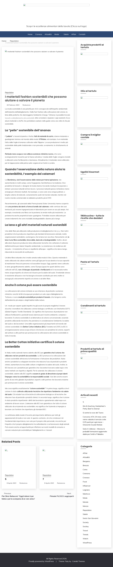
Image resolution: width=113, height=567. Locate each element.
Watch (85, 538)
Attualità (48, 34)
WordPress (87, 543)
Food (85, 482)
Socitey (86, 526)
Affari (73, 34)
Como (85, 469)
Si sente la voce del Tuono (93, 413)
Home (30, 34)
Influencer (86, 486)
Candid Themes (78, 561)
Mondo (85, 502)
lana (58, 231)
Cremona (86, 473)
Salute (66, 34)
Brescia (86, 465)
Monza (85, 506)
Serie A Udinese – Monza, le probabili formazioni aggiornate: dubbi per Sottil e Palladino (95, 431)
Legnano (86, 490)
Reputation (9, 92)
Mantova (86, 494)
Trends (85, 534)
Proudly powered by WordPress (41, 561)
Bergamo (86, 461)
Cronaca (38, 34)
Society (86, 522)
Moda (56, 34)
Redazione (26, 105)
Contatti (82, 34)
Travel (85, 530)
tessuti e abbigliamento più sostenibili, (19, 118)
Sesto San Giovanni (90, 518)
